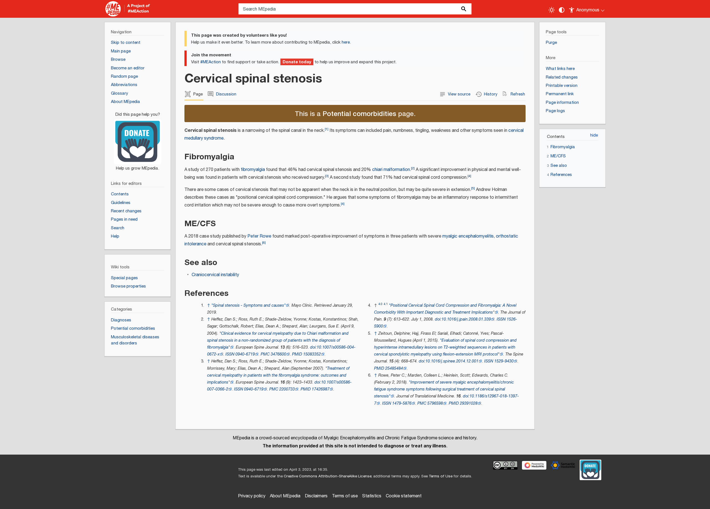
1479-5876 (402, 403)
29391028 (469, 403)
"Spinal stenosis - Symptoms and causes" (248, 305)
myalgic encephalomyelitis (468, 236)
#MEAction (210, 62)
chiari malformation (391, 169)
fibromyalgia (253, 169)
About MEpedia (285, 496)
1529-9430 (504, 361)
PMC (265, 354)
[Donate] (137, 139)
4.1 (386, 304)
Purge (551, 42)
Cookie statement (404, 496)
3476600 (278, 354)
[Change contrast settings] (561, 10)
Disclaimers (316, 496)
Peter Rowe (259, 236)
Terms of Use (440, 476)
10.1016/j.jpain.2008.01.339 (466, 319)
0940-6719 (245, 354)
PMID (297, 354)
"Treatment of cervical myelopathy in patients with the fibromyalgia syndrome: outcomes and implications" (278, 375)
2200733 (287, 389)
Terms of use (345, 496)
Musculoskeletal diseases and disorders (135, 340)
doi (313, 347)
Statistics (371, 496)
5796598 (435, 403)
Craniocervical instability (215, 274)
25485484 (394, 368)
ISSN (229, 354)
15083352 (312, 354)
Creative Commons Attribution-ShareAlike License (327, 476)
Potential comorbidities (359, 113)
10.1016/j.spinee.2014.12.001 (451, 361)
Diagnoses (121, 320)
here (346, 42)
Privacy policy (251, 496)
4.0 (380, 304)
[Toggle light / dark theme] (551, 10)
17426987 (320, 389)
